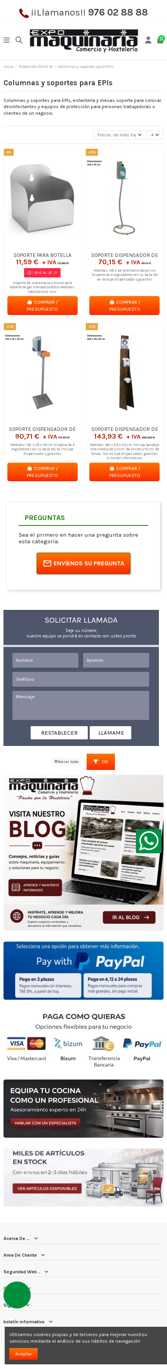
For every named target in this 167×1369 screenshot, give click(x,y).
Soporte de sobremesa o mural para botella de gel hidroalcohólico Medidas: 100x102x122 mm (42, 287)
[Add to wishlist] (33, 246)
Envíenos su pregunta (89, 563)
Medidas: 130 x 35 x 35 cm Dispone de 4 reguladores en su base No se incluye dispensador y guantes (42, 449)
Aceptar (23, 1354)
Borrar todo (67, 761)
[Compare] (42, 246)
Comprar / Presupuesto (42, 306)
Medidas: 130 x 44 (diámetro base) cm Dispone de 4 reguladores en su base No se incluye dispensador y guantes (125, 274)
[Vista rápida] (52, 246)
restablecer (59, 732)
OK (104, 762)
